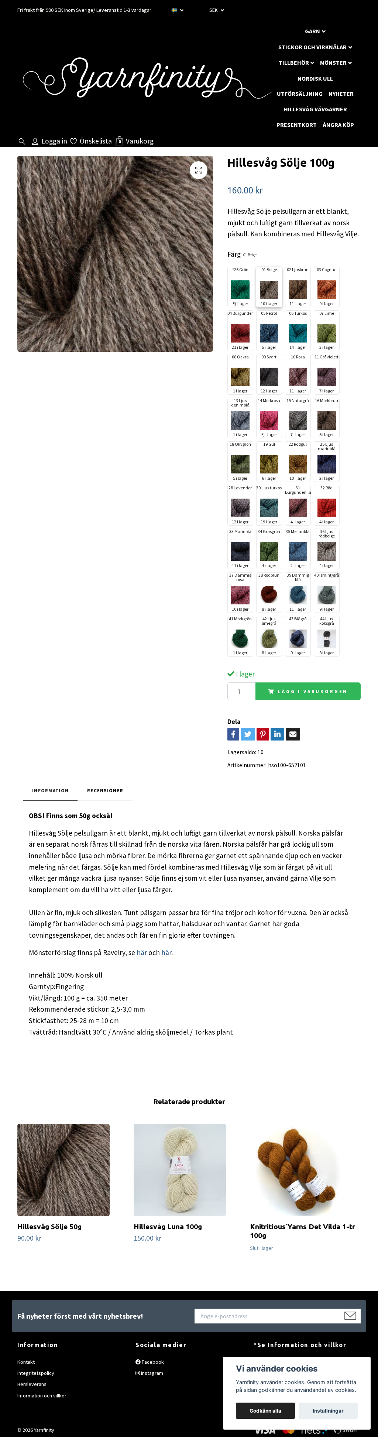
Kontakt (26, 1362)
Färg (242, 254)
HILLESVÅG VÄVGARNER (315, 109)
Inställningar (328, 1411)
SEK (214, 10)
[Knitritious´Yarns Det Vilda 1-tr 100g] (305, 1170)
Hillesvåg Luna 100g (168, 1226)
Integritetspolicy (35, 1373)
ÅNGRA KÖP (338, 124)
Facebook (152, 1362)
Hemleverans (32, 1384)
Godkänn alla (265, 1411)
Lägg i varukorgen (313, 691)
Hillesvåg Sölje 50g (49, 1226)
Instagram (151, 1373)
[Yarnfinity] (147, 78)
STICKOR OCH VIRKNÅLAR (312, 47)
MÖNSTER (333, 62)
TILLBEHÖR (294, 62)
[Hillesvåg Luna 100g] (189, 1170)
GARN (312, 31)
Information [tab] (50, 790)
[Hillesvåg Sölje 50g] (72, 1170)
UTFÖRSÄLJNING (300, 93)
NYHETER (341, 93)
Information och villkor (41, 1395)
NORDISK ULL (315, 78)
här (141, 952)
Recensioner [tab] (105, 790)
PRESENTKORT (296, 124)
